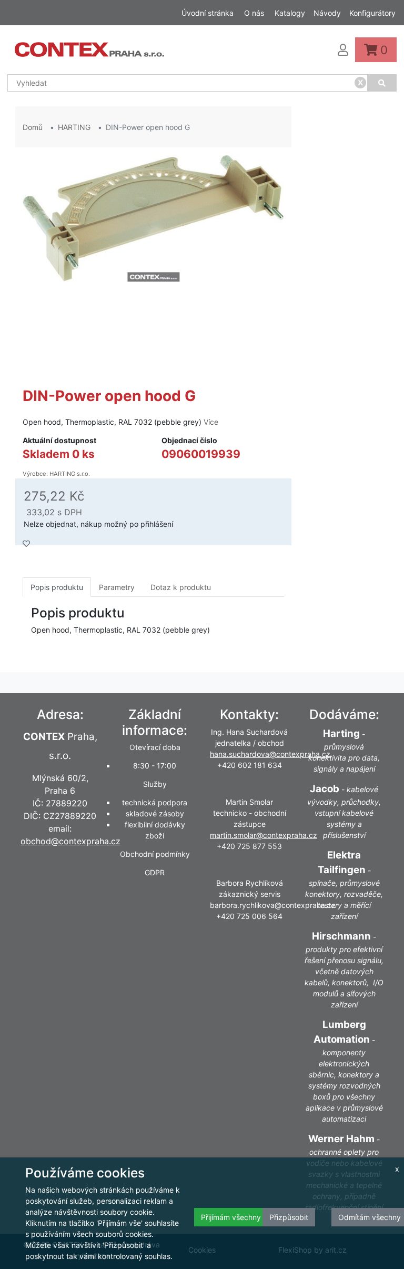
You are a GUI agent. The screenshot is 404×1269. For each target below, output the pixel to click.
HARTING (74, 127)
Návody (327, 12)
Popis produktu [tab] (57, 587)
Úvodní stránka (207, 12)
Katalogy (290, 12)
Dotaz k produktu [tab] (180, 587)
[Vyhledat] (382, 83)
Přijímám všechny (231, 1217)
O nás (254, 12)
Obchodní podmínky (155, 854)
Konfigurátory (372, 12)
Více (211, 421)
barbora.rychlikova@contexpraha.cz (273, 905)
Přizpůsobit (288, 1217)
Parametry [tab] (117, 587)
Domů (33, 127)
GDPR (155, 872)
